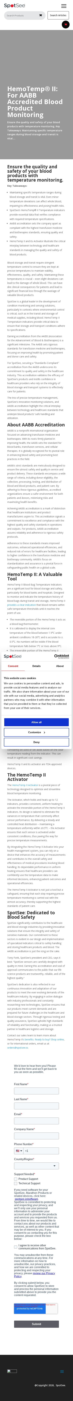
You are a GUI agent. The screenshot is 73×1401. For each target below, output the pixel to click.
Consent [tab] (13, 666)
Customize (34, 732)
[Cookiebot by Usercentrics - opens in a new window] (54, 656)
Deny (36, 742)
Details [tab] (36, 666)
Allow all (36, 722)
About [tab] (60, 666)
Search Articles (58, 15)
